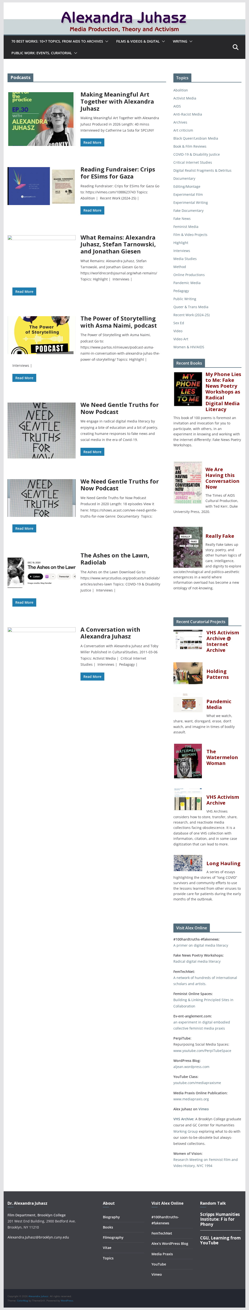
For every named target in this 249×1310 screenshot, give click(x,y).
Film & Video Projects (190, 234)
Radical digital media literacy (197, 961)
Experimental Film (188, 194)
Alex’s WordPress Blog (169, 1243)
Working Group (185, 1131)
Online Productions (189, 274)
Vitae (107, 1247)
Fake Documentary (188, 210)
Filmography (113, 1237)
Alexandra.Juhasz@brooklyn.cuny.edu (38, 1237)
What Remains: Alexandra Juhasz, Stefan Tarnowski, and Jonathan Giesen (118, 244)
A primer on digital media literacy (200, 945)
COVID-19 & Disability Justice (196, 154)
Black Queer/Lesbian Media (195, 138)
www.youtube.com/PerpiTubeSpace (202, 1050)
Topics (108, 1258)
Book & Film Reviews (189, 146)
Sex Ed (178, 323)
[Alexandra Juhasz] (124, 6)
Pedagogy (181, 290)
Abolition (180, 90)
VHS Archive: (183, 1119)
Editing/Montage (186, 186)
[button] (105, 41)
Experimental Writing (190, 202)
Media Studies (185, 258)
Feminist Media (185, 226)
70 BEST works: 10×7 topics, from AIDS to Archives (57, 41)
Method (179, 266)
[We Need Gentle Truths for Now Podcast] (42, 430)
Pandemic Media (187, 282)
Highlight (180, 242)
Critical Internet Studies (192, 162)
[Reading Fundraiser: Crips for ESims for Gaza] (42, 186)
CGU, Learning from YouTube (220, 1240)
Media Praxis (162, 1254)
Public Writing (184, 298)
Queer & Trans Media (190, 307)
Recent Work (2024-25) (191, 315)
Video (177, 331)
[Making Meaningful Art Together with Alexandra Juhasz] (42, 119)
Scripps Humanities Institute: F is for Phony (220, 1219)
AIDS (177, 106)
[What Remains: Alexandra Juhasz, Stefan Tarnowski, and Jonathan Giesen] (42, 254)
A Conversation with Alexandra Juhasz (110, 632)
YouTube (158, 1264)
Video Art (180, 339)
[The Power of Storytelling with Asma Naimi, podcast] (42, 335)
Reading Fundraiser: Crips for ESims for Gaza (117, 172)
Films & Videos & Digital (138, 41)
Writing (180, 41)
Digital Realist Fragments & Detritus (202, 170)
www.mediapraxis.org (191, 1099)
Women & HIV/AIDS (188, 347)
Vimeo (203, 1109)
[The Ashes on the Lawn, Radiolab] (42, 571)
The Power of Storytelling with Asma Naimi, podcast (118, 321)
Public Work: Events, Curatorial (41, 53)
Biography (111, 1217)
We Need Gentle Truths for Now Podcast (119, 408)
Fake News (182, 218)
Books (108, 1227)
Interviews (181, 250)
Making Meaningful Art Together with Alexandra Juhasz (117, 101)
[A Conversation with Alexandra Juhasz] (42, 809)
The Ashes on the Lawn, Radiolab (114, 558)
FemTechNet (161, 1233)
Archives (180, 122)
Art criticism (183, 130)
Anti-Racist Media (187, 114)
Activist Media (184, 98)
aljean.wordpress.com (191, 1066)
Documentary (184, 178)
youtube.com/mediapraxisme (197, 1082)
